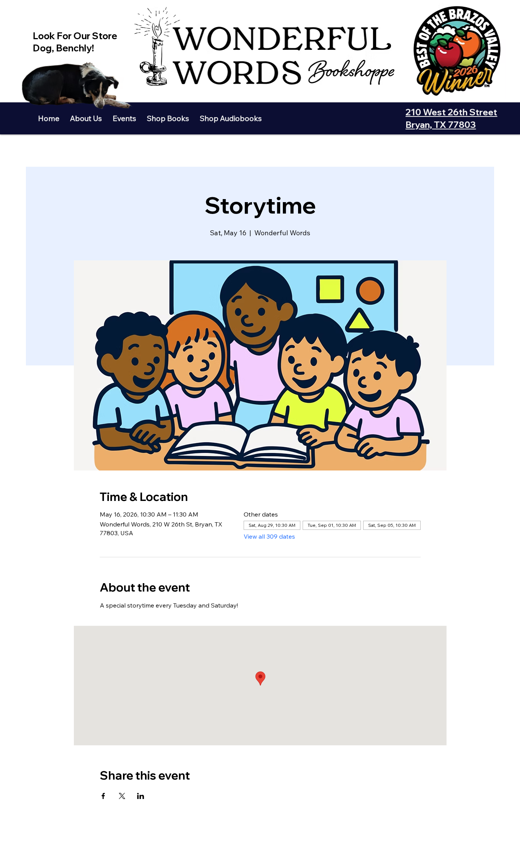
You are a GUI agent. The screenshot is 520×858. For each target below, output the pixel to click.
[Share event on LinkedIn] (140, 796)
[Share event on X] (122, 796)
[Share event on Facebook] (103, 796)
